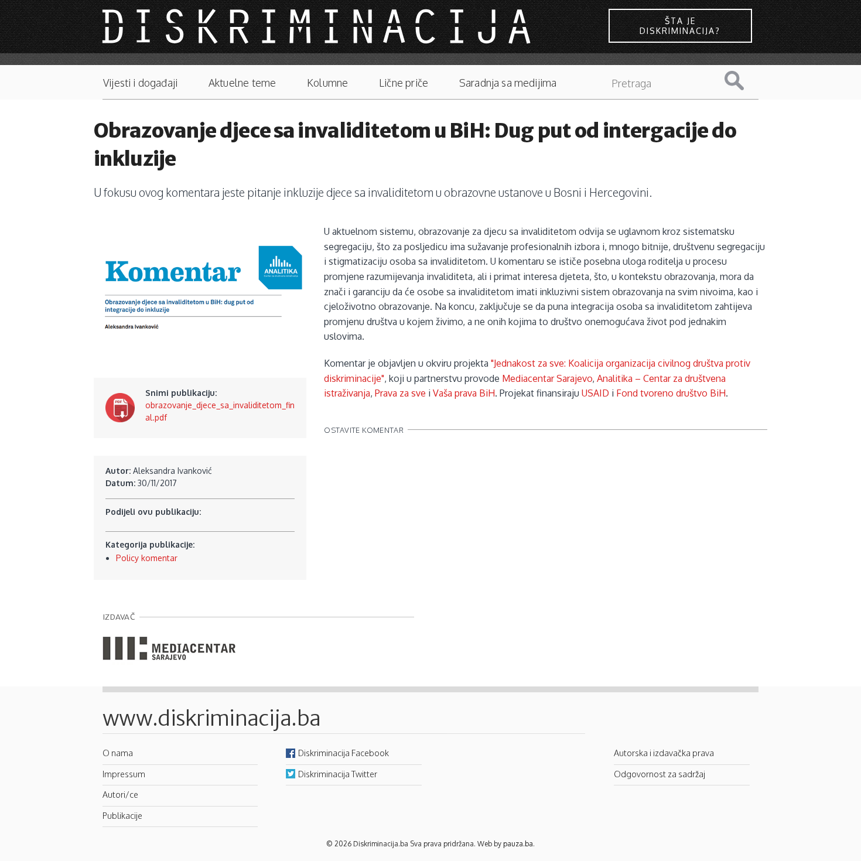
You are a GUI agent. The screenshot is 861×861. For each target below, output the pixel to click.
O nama (117, 752)
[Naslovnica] (318, 26)
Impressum (123, 773)
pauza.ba (518, 843)
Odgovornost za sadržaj (659, 773)
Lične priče (403, 83)
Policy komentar (146, 558)
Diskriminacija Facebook (343, 752)
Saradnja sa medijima (508, 83)
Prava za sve (400, 393)
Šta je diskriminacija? (680, 26)
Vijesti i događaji (140, 83)
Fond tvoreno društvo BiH (671, 393)
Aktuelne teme (242, 83)
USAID (595, 393)
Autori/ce (120, 794)
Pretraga (743, 80)
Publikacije (122, 815)
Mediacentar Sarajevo (547, 378)
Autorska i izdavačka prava (664, 752)
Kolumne (327, 83)
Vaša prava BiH (464, 393)
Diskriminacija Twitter (337, 773)
